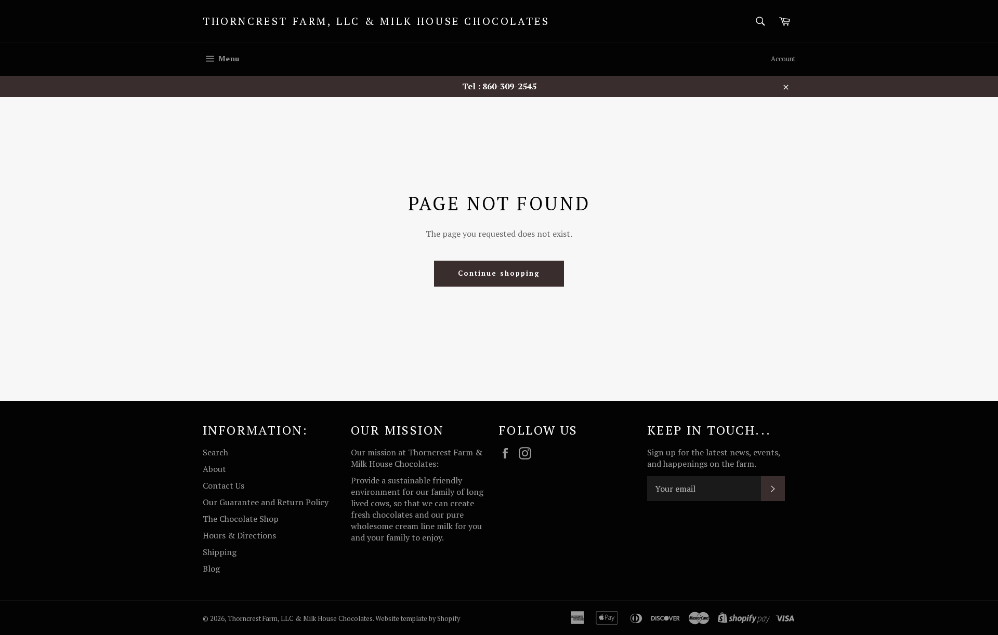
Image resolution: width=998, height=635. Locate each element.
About (214, 469)
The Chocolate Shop (241, 518)
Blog (211, 568)
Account (783, 58)
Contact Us (223, 485)
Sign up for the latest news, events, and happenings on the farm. (713, 458)
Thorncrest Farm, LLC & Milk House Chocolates (376, 21)
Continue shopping (499, 273)
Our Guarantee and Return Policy (266, 502)
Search (215, 452)
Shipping (220, 552)
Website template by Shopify (417, 618)
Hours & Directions (239, 535)
